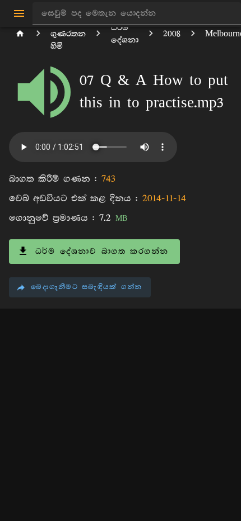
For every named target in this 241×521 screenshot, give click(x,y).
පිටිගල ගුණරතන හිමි (68, 34)
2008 (171, 34)
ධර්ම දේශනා (124, 34)
